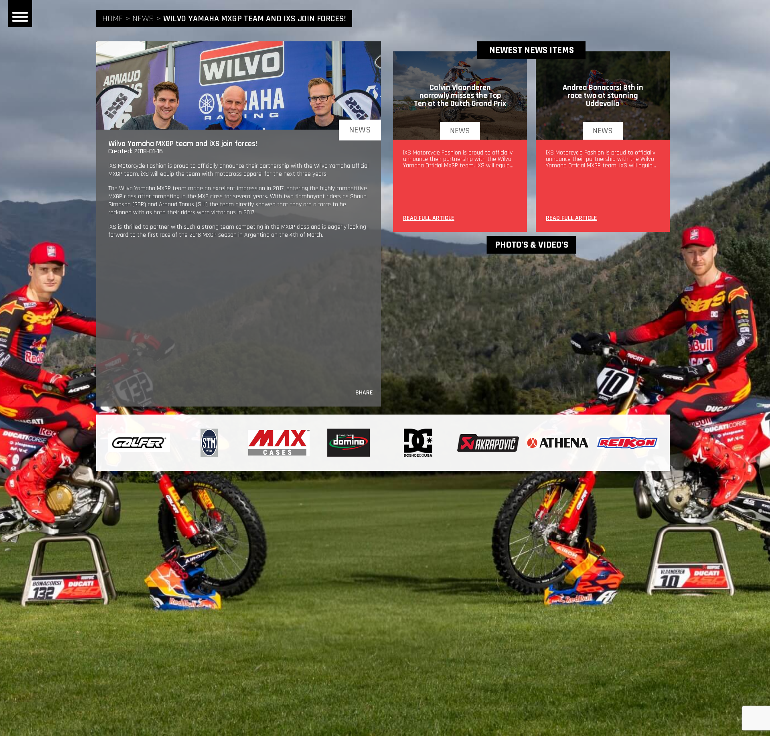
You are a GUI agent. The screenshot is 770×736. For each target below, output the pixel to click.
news (143, 18)
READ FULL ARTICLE (428, 218)
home (112, 18)
